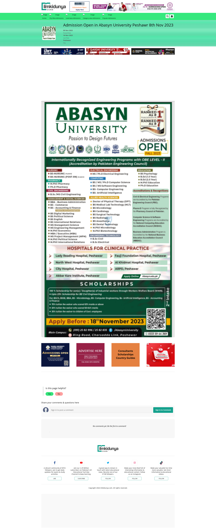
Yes (49, 394)
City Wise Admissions (57, 18)
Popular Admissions (109, 18)
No (59, 394)
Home (44, 18)
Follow (108, 479)
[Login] (172, 16)
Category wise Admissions (91, 18)
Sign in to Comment (163, 410)
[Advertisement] (108, 72)
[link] (79, 6)
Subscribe (81, 479)
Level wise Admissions (73, 18)
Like (54, 479)
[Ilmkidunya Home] (53, 6)
